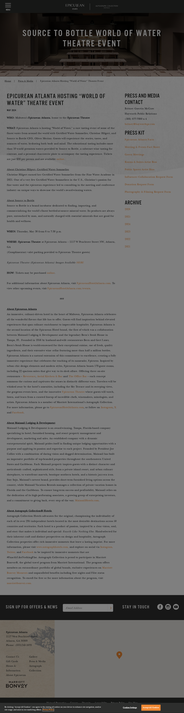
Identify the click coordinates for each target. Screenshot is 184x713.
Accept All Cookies (151, 707)
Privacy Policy (48, 710)
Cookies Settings (130, 707)
